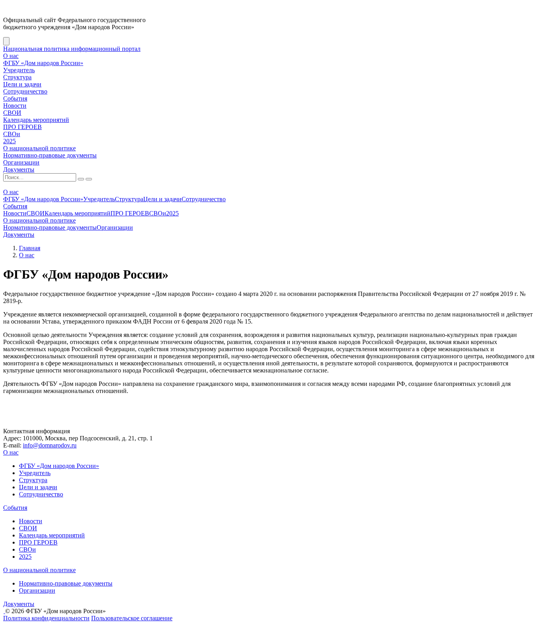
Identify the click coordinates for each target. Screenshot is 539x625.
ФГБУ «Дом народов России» (43, 63)
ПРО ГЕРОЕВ (22, 127)
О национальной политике (39, 148)
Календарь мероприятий (36, 119)
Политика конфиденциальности (46, 618)
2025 (9, 141)
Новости (14, 105)
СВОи (11, 134)
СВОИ (12, 112)
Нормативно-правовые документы (50, 155)
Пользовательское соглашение (131, 618)
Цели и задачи (22, 84)
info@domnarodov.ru (50, 445)
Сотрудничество (25, 91)
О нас (11, 55)
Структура (17, 77)
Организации (21, 162)
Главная (29, 248)
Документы (18, 169)
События (15, 98)
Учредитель (19, 70)
